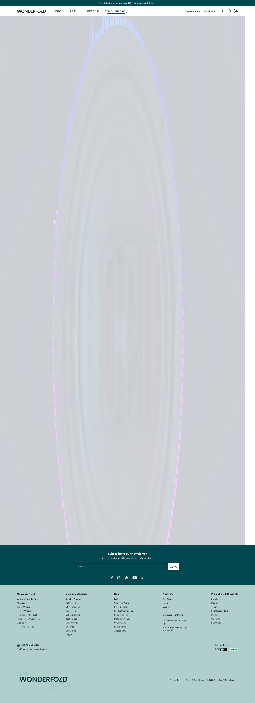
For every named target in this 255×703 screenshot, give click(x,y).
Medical (215, 614)
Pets (73, 11)
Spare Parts (120, 626)
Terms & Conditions (195, 680)
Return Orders (24, 610)
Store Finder (209, 11)
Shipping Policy (121, 614)
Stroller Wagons (73, 599)
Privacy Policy (176, 680)
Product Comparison (124, 610)
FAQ (116, 599)
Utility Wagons (73, 606)
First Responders (219, 610)
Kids (58, 11)
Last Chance (217, 622)
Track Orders (23, 606)
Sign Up (173, 567)
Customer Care (192, 11)
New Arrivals (72, 622)
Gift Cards (71, 630)
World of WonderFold (27, 599)
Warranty (21, 622)
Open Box (216, 618)
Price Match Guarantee (28, 618)
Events (166, 606)
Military (215, 602)
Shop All (69, 634)
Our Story (167, 599)
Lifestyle (92, 11)
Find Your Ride (116, 11)
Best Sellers (71, 618)
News (165, 602)
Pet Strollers (72, 602)
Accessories (71, 610)
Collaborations (73, 614)
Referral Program (26, 626)
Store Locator (121, 606)
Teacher (215, 606)
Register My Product (27, 614)
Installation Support (123, 618)
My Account (22, 602)
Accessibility (120, 630)
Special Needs (218, 599)
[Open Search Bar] (223, 11)
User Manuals (121, 622)
